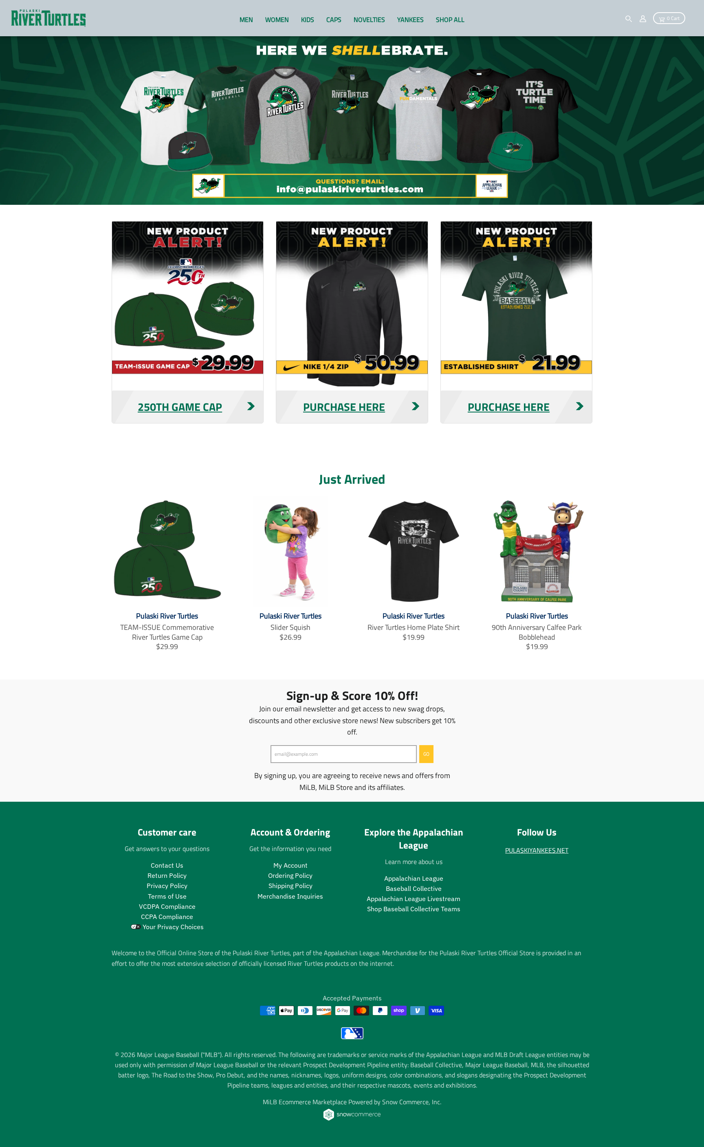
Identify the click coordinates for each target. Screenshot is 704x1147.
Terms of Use (167, 896)
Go (426, 754)
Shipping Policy (290, 886)
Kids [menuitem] (307, 19)
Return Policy (167, 875)
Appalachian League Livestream (413, 899)
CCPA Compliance (167, 916)
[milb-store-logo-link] (352, 1036)
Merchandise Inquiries (290, 896)
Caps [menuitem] (333, 19)
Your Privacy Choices (172, 927)
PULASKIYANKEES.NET (536, 850)
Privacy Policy (167, 886)
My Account (290, 865)
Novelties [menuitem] (369, 19)
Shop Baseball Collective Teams (413, 909)
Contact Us (167, 865)
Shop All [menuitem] (450, 19)
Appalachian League (413, 878)
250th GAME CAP (180, 407)
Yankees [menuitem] (410, 19)
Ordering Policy (290, 875)
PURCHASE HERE (344, 407)
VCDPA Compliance (167, 906)
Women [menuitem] (277, 19)
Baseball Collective (414, 888)
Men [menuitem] (246, 19)
